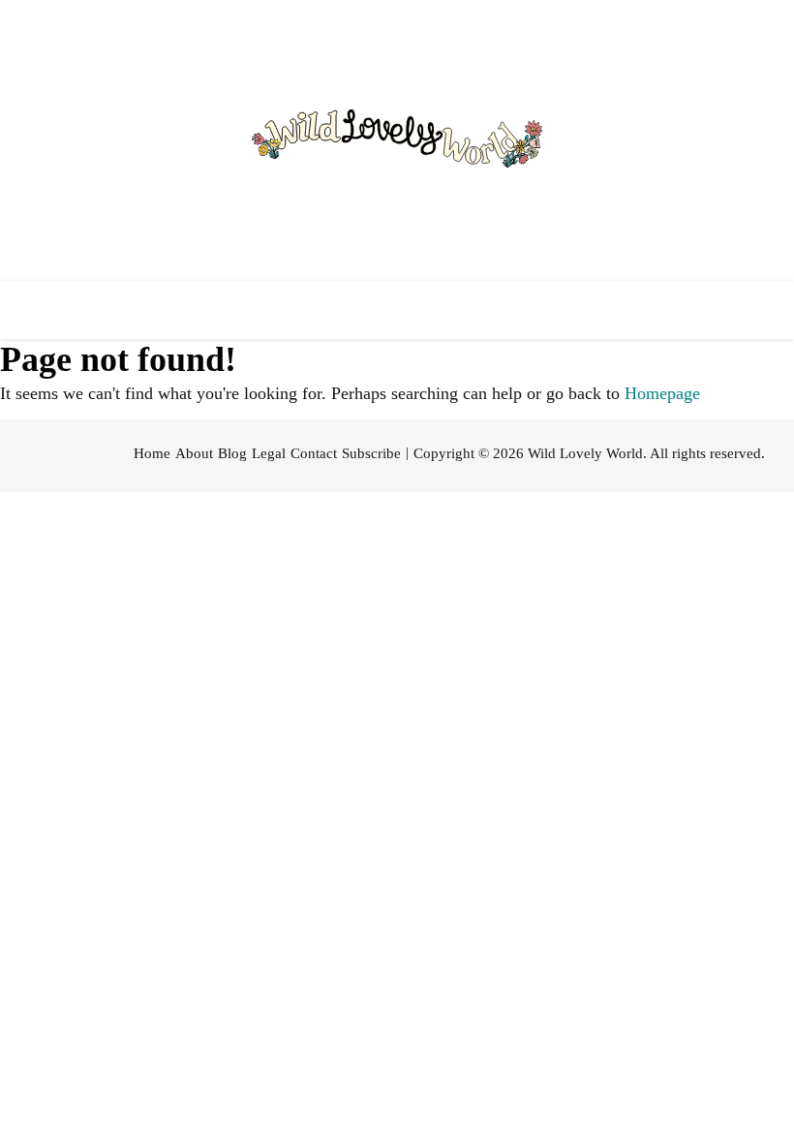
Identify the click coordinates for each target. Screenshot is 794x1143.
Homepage (662, 393)
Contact (313, 453)
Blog (232, 453)
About (194, 453)
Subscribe (371, 453)
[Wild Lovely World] (397, 140)
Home (152, 453)
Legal (269, 453)
